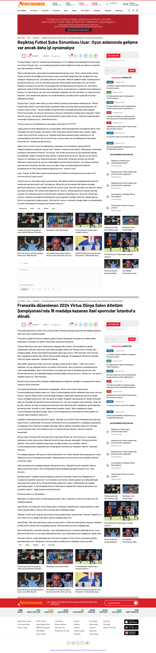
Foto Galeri (85, 10)
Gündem (45, 10)
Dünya (27, 545)
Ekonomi (56, 10)
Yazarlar (108, 10)
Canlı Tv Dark (41, 621)
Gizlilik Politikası (69, 650)
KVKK (84, 650)
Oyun (53, 208)
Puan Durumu (78, 611)
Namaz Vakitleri (33, 611)
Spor (66, 10)
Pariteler (103, 611)
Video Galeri (93, 624)
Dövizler (77, 624)
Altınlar (76, 621)
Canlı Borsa (59, 621)
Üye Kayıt (106, 624)
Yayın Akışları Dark (43, 624)
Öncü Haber (21, 38)
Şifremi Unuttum (109, 628)
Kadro (32, 208)
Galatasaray (23, 208)
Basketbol (36, 38)
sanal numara (41, 634)
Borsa (19, 611)
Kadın (74, 10)
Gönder (24, 289)
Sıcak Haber (93, 634)
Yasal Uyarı (102, 650)
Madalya (35, 545)
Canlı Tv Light (22, 628)
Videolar (97, 10)
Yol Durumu (117, 611)
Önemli (46, 208)
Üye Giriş (106, 621)
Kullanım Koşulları (92, 650)
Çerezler (78, 650)
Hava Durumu (63, 611)
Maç (39, 208)
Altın (20, 545)
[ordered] (45, 289)
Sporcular (51, 545)
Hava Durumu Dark (24, 621)
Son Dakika (21, 10)
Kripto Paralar (132, 611)
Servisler (34, 10)
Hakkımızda (54, 650)
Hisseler (91, 611)
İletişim (61, 650)
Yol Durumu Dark (23, 624)
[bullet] (48, 289)
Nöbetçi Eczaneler (43, 628)
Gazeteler (119, 10)
